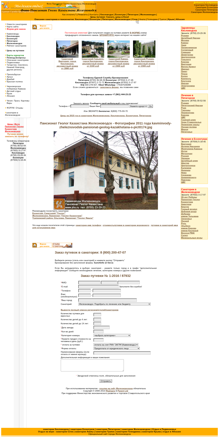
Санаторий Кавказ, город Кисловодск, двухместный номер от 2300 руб (118, 62)
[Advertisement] (193, 289)
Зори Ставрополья (191, 122)
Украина (185, 158)
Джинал (185, 69)
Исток (184, 151)
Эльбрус (185, 226)
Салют (184, 235)
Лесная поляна (189, 127)
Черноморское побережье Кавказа (15, 87)
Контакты (94, 14)
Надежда (185, 170)
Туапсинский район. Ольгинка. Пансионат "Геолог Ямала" (62, 218)
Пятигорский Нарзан (192, 105)
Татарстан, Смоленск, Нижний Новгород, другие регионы (16, 67)
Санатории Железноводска (204, 12)
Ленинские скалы (190, 124)
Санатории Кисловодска (206, 5)
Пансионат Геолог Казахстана (190, 200)
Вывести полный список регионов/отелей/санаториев (89, 310)
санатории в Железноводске (12, 113)
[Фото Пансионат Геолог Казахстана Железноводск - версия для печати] (42, 28)
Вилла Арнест (188, 66)
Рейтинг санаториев (16, 46)
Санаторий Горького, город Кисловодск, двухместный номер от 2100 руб (93, 62)
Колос (184, 76)
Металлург (186, 153)
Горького (186, 59)
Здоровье (186, 218)
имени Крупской (189, 230)
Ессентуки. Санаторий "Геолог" (49, 213)
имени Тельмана (189, 216)
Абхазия (10, 96)
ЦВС (183, 88)
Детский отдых (13, 91)
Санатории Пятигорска (206, 10)
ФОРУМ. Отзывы (14, 108)
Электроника (188, 86)
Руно (183, 108)
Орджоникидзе (189, 47)
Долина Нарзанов (190, 146)
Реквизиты (83, 14)
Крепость (186, 78)
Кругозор (186, 81)
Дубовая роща (189, 211)
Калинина (186, 168)
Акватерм (186, 204)
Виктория (186, 64)
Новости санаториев (16, 24)
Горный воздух (189, 209)
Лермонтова (187, 112)
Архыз (9, 77)
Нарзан (185, 83)
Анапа (142, 19)
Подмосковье (13, 62)
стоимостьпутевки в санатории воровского (126, 225)
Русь (183, 223)
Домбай (10, 79)
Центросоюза (188, 57)
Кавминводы (12, 34)
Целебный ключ (189, 160)
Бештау (185, 206)
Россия (185, 156)
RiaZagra (110, 391)
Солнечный (187, 50)
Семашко (186, 52)
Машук (184, 129)
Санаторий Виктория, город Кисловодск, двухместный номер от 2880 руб (67, 64)
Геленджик (152, 19)
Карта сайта (12, 26)
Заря (183, 45)
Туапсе (162, 19)
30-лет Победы (189, 197)
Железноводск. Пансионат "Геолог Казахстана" (57, 215)
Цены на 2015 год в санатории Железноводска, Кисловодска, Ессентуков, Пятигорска (105, 115)
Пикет (184, 71)
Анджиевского (188, 177)
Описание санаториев (17, 60)
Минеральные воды (191, 238)
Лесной (185, 221)
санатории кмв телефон (88, 225)
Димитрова (187, 54)
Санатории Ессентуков (207, 7)
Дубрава (185, 214)
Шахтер (185, 163)
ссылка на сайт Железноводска (116, 388)
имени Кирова (188, 228)
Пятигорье (186, 132)
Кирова (185, 62)
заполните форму (109, 87)
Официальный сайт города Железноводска (109, 434)
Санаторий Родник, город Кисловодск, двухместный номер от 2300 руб (144, 62)
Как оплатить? (69, 14)
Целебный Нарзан (190, 38)
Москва (185, 40)
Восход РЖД (187, 233)
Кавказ (184, 43)
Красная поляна (14, 81)
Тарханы (185, 110)
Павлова (185, 180)
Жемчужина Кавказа (191, 149)
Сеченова (186, 175)
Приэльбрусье (13, 74)
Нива (184, 172)
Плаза (184, 74)
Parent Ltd (123, 391)
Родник (185, 35)
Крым (9, 93)
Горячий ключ (188, 120)
